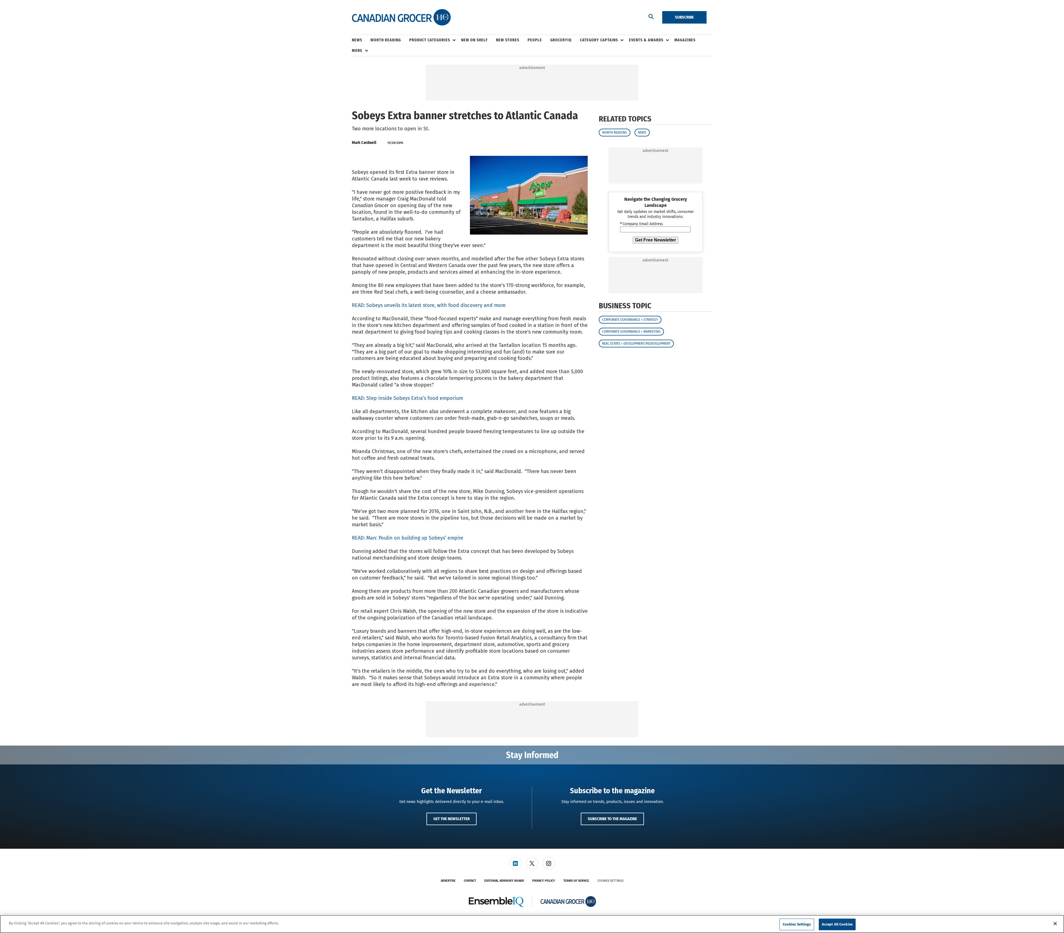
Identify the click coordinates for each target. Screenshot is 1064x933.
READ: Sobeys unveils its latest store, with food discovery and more (429, 305)
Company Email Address (641, 224)
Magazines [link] (684, 40)
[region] (532, 924)
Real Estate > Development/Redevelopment (636, 343)
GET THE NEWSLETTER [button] (451, 818)
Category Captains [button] (599, 40)
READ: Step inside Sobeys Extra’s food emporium (407, 398)
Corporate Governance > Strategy (630, 320)
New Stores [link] (507, 40)
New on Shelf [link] (474, 40)
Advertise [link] (448, 881)
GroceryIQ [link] (561, 40)
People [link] (535, 40)
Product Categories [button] (429, 40)
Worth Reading (614, 132)
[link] (515, 863)
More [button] (357, 50)
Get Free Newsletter (655, 240)
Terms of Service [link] (576, 881)
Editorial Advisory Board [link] (504, 881)
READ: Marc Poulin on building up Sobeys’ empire (407, 538)
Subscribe (684, 17)
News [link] (357, 40)
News (642, 132)
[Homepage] (401, 17)
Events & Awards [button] (646, 40)
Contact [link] (470, 881)
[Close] (1055, 923)
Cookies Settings (610, 880)
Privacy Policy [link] (543, 881)
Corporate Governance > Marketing (631, 332)
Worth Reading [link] (385, 40)
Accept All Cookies (837, 924)
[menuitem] (361, 40)
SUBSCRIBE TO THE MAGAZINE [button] (612, 818)
